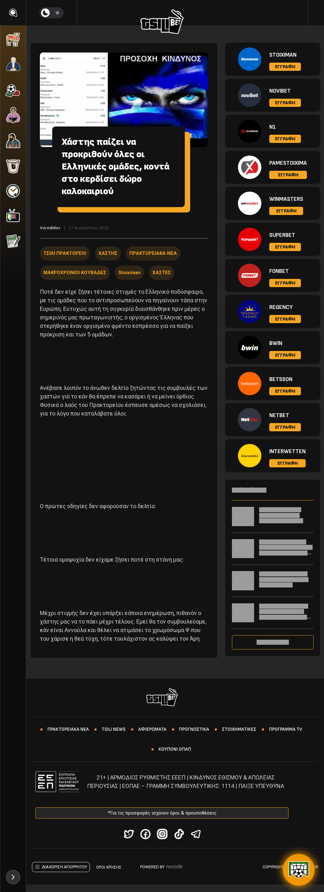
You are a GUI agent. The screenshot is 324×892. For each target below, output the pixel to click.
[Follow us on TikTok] (179, 834)
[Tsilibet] (162, 22)
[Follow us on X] (128, 834)
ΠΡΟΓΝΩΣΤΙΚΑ (194, 729)
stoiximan (129, 272)
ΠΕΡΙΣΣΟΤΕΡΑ (273, 642)
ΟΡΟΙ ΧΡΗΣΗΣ (109, 867)
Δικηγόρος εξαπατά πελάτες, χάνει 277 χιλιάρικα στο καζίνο (281, 515)
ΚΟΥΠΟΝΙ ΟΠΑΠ (175, 749)
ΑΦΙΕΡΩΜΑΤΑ (152, 729)
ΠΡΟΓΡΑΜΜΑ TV (285, 729)
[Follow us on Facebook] (145, 834)
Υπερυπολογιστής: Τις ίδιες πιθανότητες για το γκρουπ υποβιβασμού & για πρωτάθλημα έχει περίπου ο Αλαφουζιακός (286, 553)
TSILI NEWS (114, 729)
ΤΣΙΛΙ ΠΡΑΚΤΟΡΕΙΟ (64, 253)
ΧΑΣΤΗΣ (107, 253)
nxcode (174, 867)
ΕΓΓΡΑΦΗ (285, 67)
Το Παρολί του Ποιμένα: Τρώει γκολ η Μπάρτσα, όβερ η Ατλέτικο (283, 579)
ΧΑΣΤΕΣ (162, 272)
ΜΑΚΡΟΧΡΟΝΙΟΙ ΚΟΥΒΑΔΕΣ (74, 272)
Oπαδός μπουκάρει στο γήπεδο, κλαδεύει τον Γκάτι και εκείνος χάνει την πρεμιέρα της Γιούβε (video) (285, 617)
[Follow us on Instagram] (162, 834)
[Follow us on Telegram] (196, 834)
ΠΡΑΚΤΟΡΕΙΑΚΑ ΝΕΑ (153, 253)
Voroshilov (50, 227)
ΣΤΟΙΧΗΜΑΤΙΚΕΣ (239, 729)
